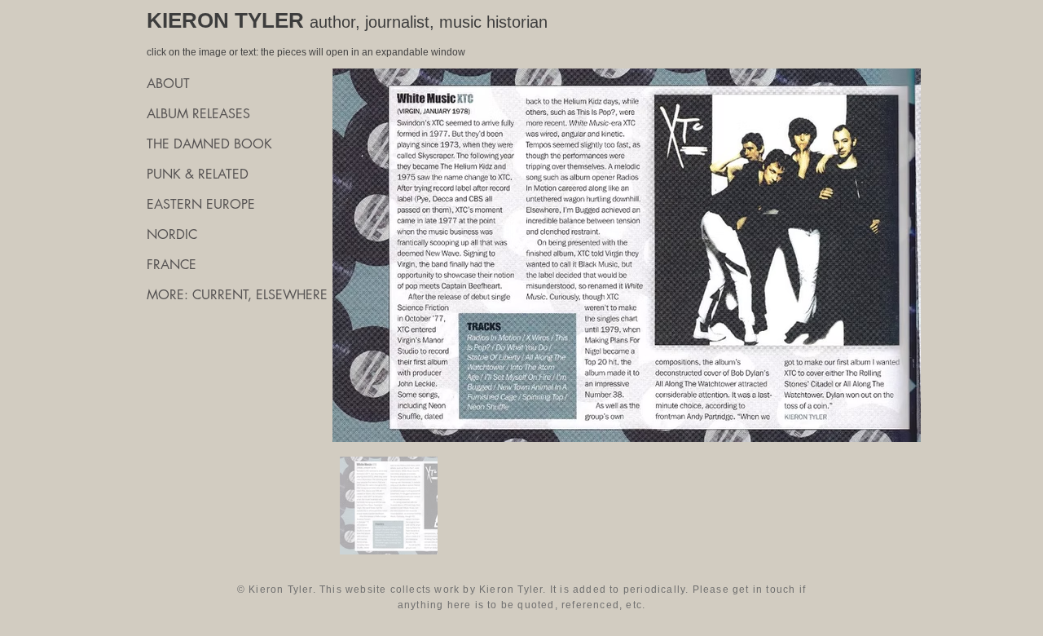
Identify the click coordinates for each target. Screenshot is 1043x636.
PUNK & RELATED (198, 174)
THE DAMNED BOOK (209, 143)
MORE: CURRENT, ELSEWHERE (236, 294)
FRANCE (171, 264)
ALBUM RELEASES (198, 113)
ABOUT (168, 83)
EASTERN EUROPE (201, 204)
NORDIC (172, 234)
